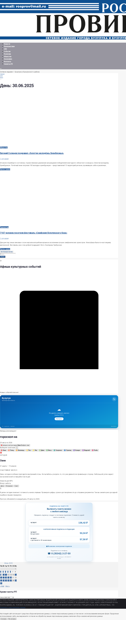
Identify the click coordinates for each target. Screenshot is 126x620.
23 (1, 580)
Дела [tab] (2, 486)
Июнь (1, 77)
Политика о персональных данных (12, 607)
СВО (5, 49)
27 (11, 580)
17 (4, 578)
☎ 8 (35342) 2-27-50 (59, 553)
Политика (7, 54)
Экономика (8, 59)
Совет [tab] (16, 486)
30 (1, 583)
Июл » (8, 586)
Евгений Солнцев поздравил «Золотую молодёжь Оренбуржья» (32, 153)
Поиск (3, 256)
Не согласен (12, 619)
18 (6, 578)
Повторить (59, 418)
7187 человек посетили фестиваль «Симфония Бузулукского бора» (33, 233)
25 (6, 580)
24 (4, 580)
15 (16, 575)
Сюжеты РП (8, 64)
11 (6, 575)
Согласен (3, 619)
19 (8, 578)
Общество (8, 56)
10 (4, 575)
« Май (2, 586)
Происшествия (9, 46)
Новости (7, 44)
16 (1, 578)
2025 (1, 75)
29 (16, 580)
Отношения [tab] (9, 486)
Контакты (7, 61)
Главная (2, 74)
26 (8, 580)
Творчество (4, 227)
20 (11, 578)
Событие (7, 51)
